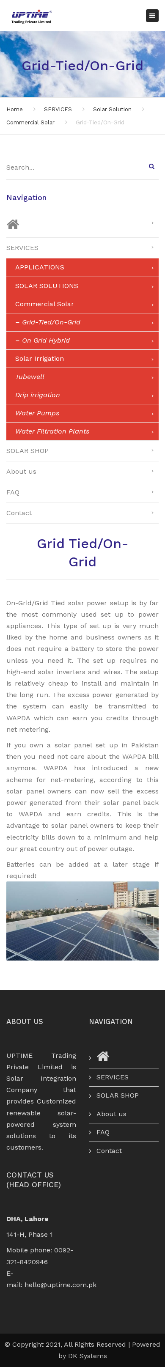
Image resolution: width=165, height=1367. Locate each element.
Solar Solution (112, 109)
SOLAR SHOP (27, 451)
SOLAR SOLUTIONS (46, 286)
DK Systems (87, 1356)
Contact (19, 513)
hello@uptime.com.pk (60, 1285)
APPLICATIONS (39, 267)
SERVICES (58, 109)
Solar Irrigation (39, 358)
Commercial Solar (30, 122)
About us (21, 471)
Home (14, 109)
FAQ (12, 492)
